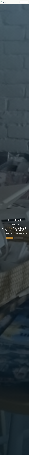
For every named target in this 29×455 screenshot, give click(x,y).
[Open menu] (27, 2)
